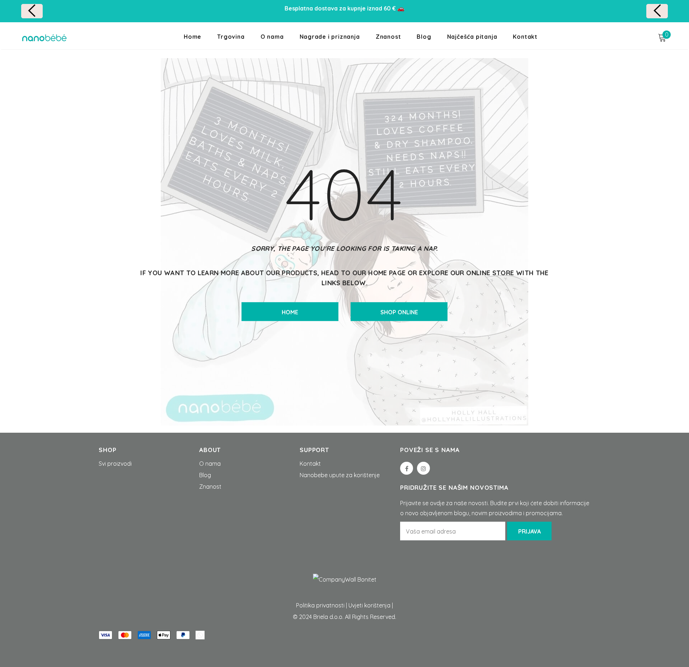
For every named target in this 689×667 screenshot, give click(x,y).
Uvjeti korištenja (369, 605)
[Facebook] (406, 468)
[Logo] (44, 38)
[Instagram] (423, 468)
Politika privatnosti (320, 605)
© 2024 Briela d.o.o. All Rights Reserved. (344, 616)
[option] (344, 8)
